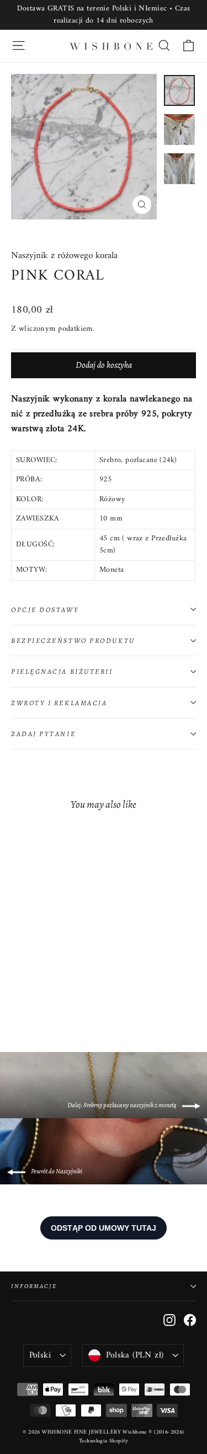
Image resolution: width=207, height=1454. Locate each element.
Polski (40, 1355)
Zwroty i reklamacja (59, 702)
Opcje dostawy (45, 609)
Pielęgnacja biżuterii (62, 671)
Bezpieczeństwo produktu (73, 640)
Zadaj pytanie (43, 733)
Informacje (34, 1286)
